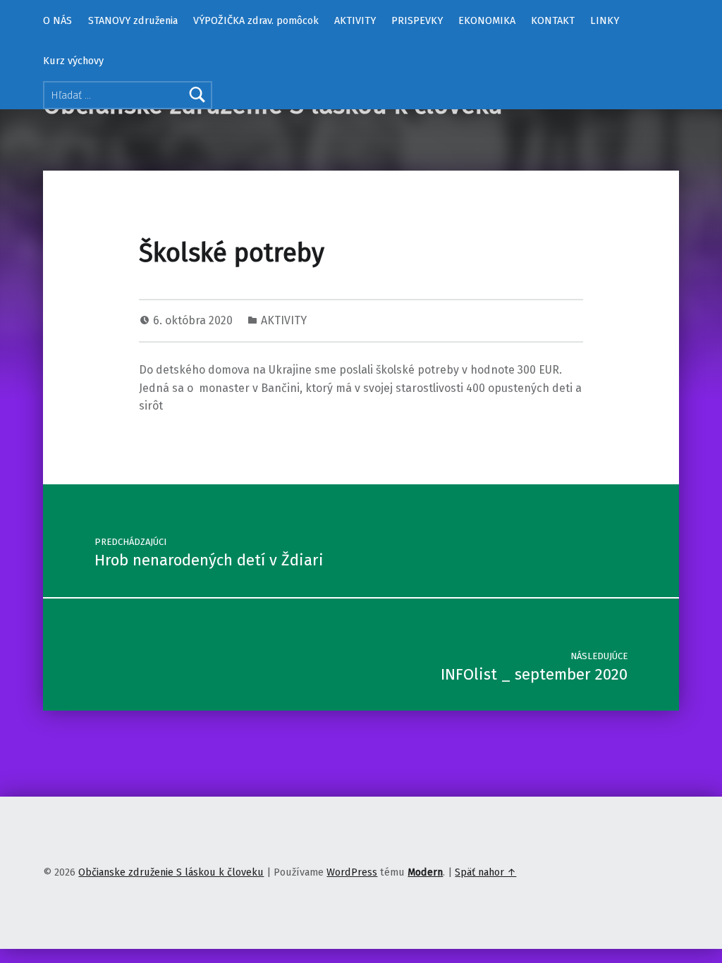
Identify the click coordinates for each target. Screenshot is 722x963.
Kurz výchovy (73, 60)
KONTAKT (553, 20)
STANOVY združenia (133, 20)
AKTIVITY (355, 20)
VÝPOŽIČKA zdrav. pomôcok (256, 20)
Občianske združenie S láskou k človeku (171, 872)
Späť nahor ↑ (485, 872)
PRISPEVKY (417, 20)
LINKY (604, 20)
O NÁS (57, 20)
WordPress (351, 872)
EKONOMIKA (486, 20)
